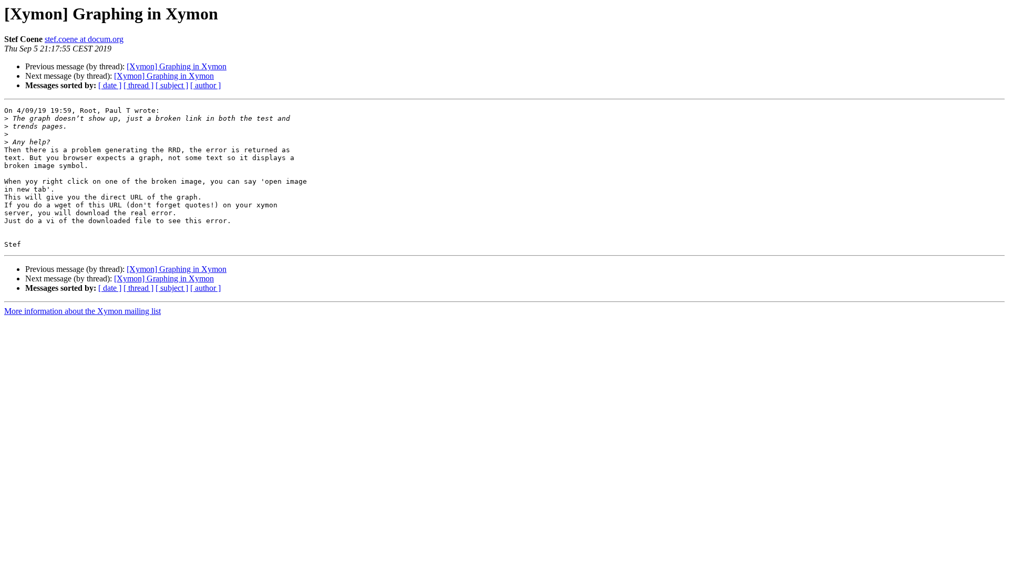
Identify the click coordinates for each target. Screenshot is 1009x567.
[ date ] (109, 85)
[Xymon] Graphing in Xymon (176, 66)
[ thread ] (138, 85)
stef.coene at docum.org (84, 39)
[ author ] (205, 85)
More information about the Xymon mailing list (82, 311)
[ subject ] (172, 85)
